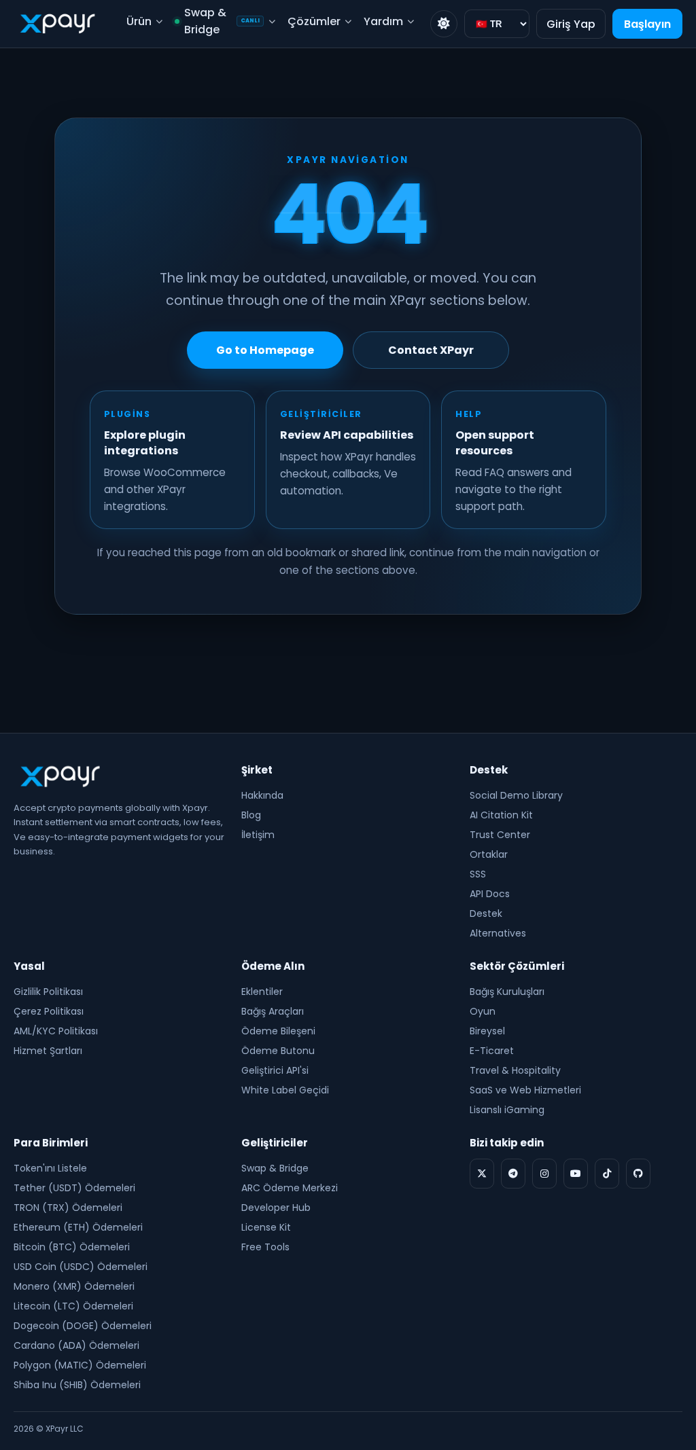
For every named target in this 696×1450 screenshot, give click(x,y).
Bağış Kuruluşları (507, 991)
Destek (486, 913)
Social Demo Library (516, 795)
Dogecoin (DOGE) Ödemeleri (83, 1326)
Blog (251, 815)
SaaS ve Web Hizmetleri (525, 1090)
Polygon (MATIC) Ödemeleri (80, 1365)
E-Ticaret (492, 1050)
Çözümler (314, 21)
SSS (478, 874)
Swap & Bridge (222, 21)
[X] (482, 1174)
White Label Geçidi (285, 1090)
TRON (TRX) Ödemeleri (68, 1207)
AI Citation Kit (501, 815)
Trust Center (500, 834)
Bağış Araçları (272, 1011)
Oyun (482, 1011)
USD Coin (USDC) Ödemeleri (80, 1266)
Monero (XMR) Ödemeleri (74, 1286)
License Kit (266, 1227)
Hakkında (262, 795)
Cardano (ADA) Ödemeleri (76, 1345)
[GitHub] (638, 1174)
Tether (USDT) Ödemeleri (74, 1188)
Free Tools (265, 1247)
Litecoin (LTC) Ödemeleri (73, 1306)
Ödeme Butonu (278, 1050)
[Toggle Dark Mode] (443, 23)
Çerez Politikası (49, 1011)
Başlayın (647, 24)
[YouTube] (575, 1174)
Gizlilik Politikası (48, 991)
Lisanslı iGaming (507, 1110)
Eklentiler (262, 991)
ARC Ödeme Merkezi (289, 1188)
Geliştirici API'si (275, 1070)
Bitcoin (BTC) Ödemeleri (72, 1247)
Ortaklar (489, 854)
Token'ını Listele (50, 1168)
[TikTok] (607, 1174)
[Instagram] (544, 1174)
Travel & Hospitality (515, 1070)
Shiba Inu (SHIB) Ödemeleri (77, 1385)
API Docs (490, 894)
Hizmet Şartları (48, 1050)
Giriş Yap (570, 24)
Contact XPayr (431, 350)
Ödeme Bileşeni (278, 1031)
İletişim (258, 834)
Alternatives (498, 933)
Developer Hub (276, 1207)
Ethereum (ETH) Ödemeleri (78, 1227)
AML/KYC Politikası (56, 1031)
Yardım (383, 21)
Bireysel (487, 1031)
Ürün (139, 21)
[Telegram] (513, 1174)
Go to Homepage (265, 350)
